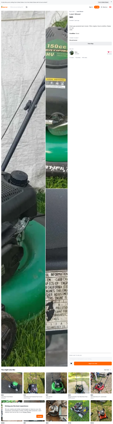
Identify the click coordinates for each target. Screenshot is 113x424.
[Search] (26, 7)
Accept (40, 416)
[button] (107, 369)
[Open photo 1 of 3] (23, 189)
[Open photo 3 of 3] (57, 278)
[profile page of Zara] (71, 53)
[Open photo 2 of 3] (57, 99)
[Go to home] (4, 7)
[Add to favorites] (71, 363)
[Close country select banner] (111, 2)
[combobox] (17, 7)
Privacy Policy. (27, 412)
